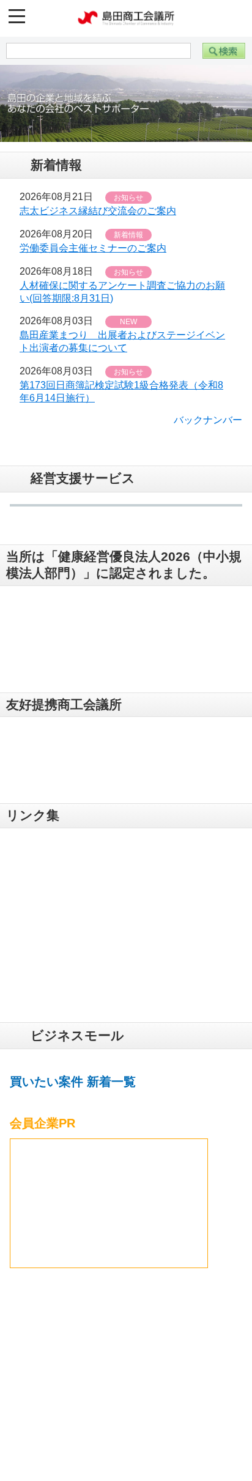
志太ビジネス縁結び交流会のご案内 (98, 204)
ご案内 (43, 1378)
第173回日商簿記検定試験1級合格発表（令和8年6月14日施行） (121, 384)
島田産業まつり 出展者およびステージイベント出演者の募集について (122, 334)
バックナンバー (208, 413)
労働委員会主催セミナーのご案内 (93, 241)
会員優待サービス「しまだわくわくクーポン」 (95, 1436)
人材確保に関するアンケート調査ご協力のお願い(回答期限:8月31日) (122, 285)
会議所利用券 (59, 1404)
